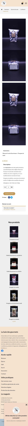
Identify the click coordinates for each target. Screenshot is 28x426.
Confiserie (22, 9)
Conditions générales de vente (10, 384)
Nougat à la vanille (14, 287)
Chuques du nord (14, 239)
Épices (3, 361)
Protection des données (8, 390)
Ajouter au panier (9, 193)
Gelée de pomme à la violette (14, 271)
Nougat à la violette (14, 319)
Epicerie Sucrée (14, 9)
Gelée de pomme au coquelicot (14, 255)
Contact (3, 374)
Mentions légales (6, 387)
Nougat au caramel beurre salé (14, 303)
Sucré (3, 367)
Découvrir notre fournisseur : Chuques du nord (13, 154)
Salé (2, 364)
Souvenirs (4, 371)
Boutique (7, 9)
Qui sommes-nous (6, 381)
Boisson (3, 358)
